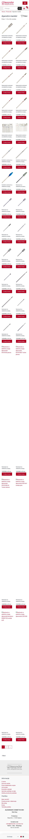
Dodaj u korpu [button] (6, 43)
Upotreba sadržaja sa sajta (9, 791)
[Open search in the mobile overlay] (12, 8)
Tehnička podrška (6, 807)
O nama (4, 781)
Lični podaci (5, 787)
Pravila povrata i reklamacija (9, 801)
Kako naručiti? (5, 799)
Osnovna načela (6, 783)
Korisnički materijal (7, 789)
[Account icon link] (24, 8)
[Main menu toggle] (25, 3)
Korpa (3, 805)
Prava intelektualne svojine (9, 785)
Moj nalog (4, 803)
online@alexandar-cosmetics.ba (14, 824)
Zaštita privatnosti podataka (9, 793)
